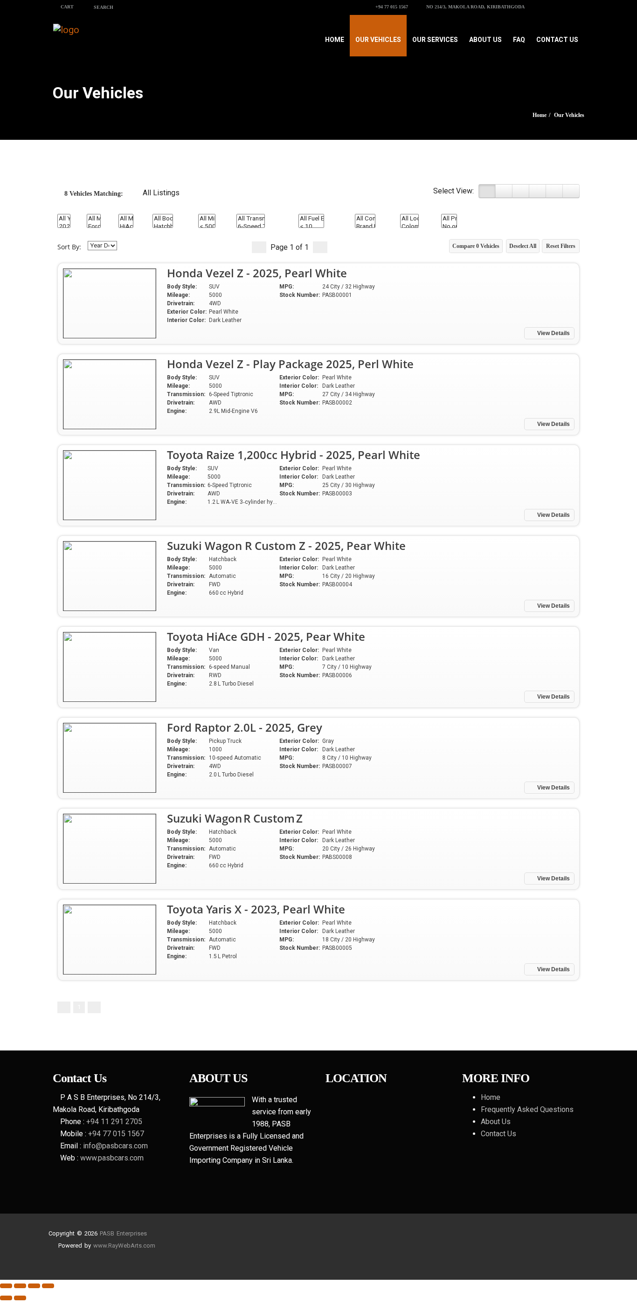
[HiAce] (126, 226)
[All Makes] (93, 218)
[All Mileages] (207, 218)
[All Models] (126, 218)
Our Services (435, 39)
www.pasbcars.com (112, 1157)
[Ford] (93, 226)
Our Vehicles (378, 39)
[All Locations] (409, 218)
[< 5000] (207, 226)
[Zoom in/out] (48, 1285)
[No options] (449, 226)
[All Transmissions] (250, 218)
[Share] (20, 1285)
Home (334, 39)
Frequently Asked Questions (527, 1109)
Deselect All (522, 246)
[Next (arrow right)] (20, 1298)
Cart (66, 6)
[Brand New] (365, 226)
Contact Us (557, 39)
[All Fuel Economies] (311, 218)
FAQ (519, 39)
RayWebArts (125, 1245)
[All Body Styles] (163, 218)
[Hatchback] (163, 226)
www (100, 1245)
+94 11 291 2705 (114, 1121)
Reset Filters (560, 246)
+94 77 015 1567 (391, 6)
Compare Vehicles (475, 246)
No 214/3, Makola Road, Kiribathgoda (475, 6)
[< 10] (311, 226)
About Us (485, 39)
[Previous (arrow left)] (6, 1298)
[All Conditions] (365, 218)
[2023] (64, 226)
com (149, 1245)
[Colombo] (409, 226)
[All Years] (64, 218)
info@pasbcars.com (115, 1145)
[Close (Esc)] (6, 1285)
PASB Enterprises (123, 1233)
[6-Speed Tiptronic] (250, 226)
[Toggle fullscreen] (34, 1285)
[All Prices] (449, 218)
